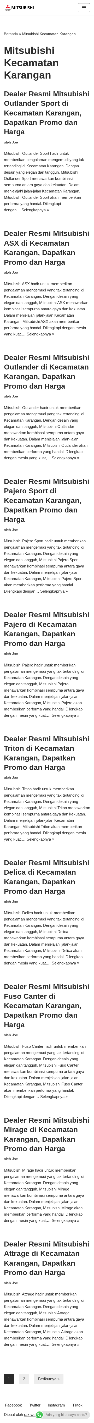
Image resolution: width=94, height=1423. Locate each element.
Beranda (11, 34)
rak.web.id (33, 1414)
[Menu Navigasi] (84, 7)
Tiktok (77, 1405)
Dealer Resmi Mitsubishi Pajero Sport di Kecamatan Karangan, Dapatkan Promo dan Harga (46, 500)
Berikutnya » (49, 1379)
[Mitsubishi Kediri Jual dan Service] (21, 8)
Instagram (56, 1405)
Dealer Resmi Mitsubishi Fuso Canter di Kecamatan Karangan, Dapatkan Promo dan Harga (46, 1006)
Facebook (13, 1405)
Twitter (34, 1405)
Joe (15, 142)
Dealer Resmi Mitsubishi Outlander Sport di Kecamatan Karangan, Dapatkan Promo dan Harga (46, 113)
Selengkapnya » (35, 210)
